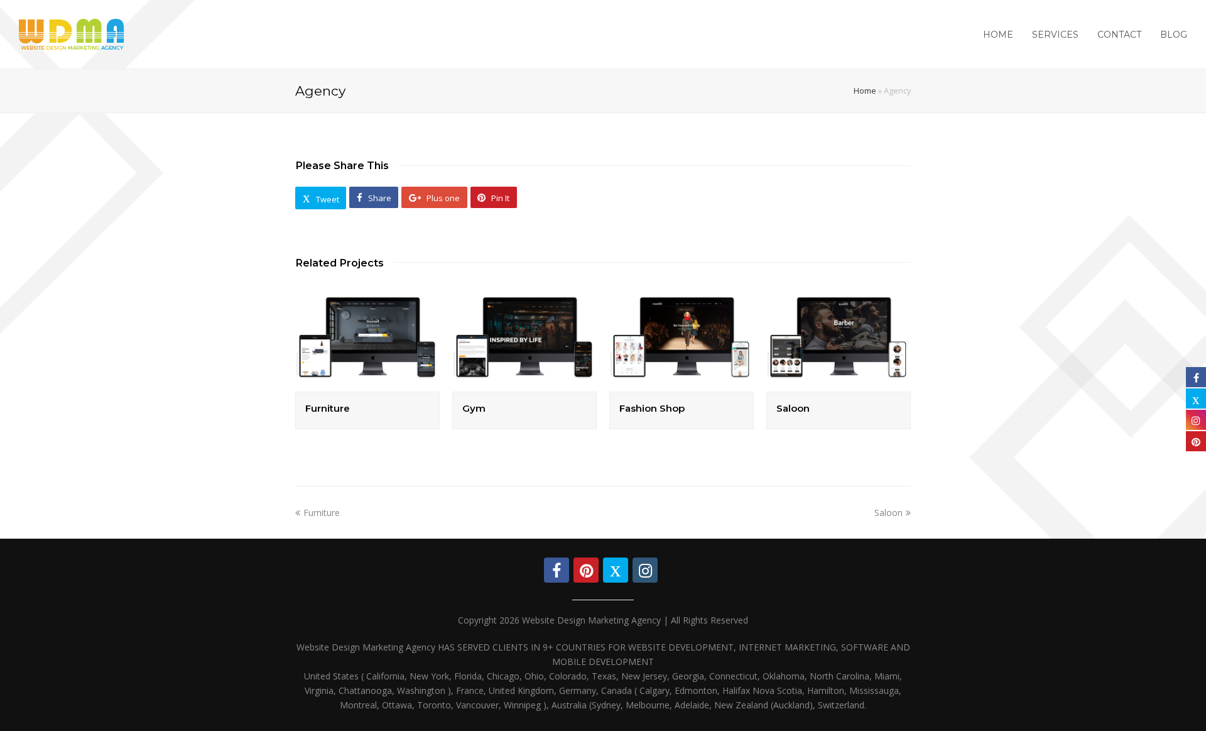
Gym (474, 408)
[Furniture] (367, 337)
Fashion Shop (652, 408)
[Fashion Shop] (681, 337)
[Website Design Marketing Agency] (71, 33)
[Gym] (524, 337)
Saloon (793, 408)
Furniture (327, 408)
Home (865, 90)
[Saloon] (838, 337)
